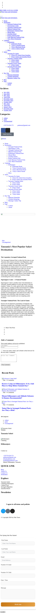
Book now (18, 604)
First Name (4, 540)
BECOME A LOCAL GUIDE (9, 10)
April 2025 (7, 105)
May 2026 (7, 95)
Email (2, 557)
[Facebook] (3, 130)
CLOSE (3, 612)
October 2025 (8, 102)
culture (6, 118)
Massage (3, 588)
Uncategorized (8, 121)
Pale (3, 240)
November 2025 (8, 100)
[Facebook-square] (8, 511)
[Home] (3, 138)
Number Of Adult (6, 564)
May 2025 (7, 104)
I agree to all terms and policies (18, 504)
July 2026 (6, 92)
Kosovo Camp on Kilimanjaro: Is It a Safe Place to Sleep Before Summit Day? (18, 385)
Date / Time (4, 580)
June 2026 (7, 94)
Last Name (4, 549)
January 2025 (8, 107)
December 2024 (8, 108)
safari (5, 119)
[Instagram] (8, 130)
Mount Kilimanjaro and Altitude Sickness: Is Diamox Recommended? (18, 397)
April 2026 (7, 97)
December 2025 (8, 99)
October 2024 (8, 110)
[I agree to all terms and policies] (18, 499)
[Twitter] (3, 511)
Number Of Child (6, 572)
